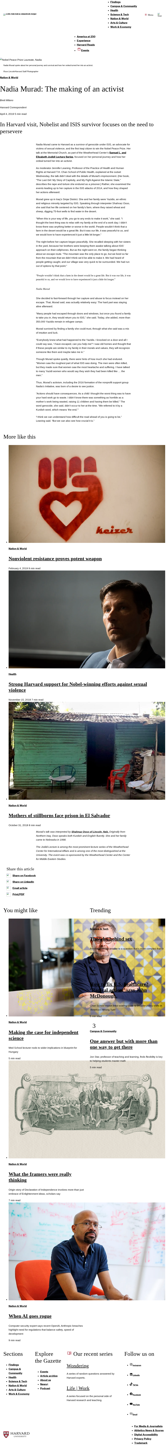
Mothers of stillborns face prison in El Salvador (59, 815)
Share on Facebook (24, 875)
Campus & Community (103, 1031)
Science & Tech (99, 928)
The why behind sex (111, 939)
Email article (20, 887)
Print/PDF (19, 894)
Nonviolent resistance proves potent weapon (55, 558)
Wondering (78, 1365)
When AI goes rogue (30, 1316)
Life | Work (78, 1388)
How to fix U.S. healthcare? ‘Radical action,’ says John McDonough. (119, 990)
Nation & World (9, 77)
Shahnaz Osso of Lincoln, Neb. (90, 831)
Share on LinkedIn (23, 881)
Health (12, 674)
